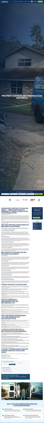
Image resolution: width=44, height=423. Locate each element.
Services (16, 1)
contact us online (5, 354)
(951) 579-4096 (35, 1)
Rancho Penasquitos (11, 376)
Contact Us (28, 1)
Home (14, 1)
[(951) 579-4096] (32, 1)
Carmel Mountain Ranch (23, 376)
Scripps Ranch (17, 376)
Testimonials (20, 1)
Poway (3, 376)
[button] (22, 391)
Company (25, 1)
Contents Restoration (5, 364)
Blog (23, 1)
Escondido (7, 376)
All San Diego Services (12, 364)
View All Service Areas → (6, 378)
